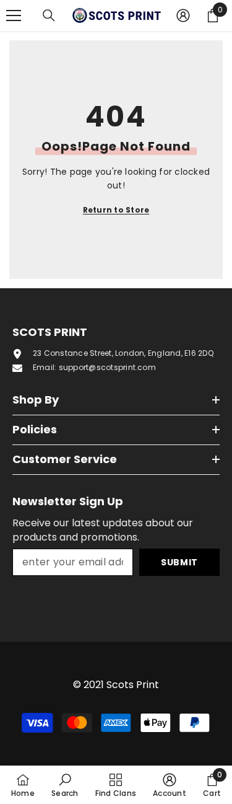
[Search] (48, 15)
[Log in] (183, 15)
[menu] (13, 15)
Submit (179, 562)
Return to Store (116, 210)
